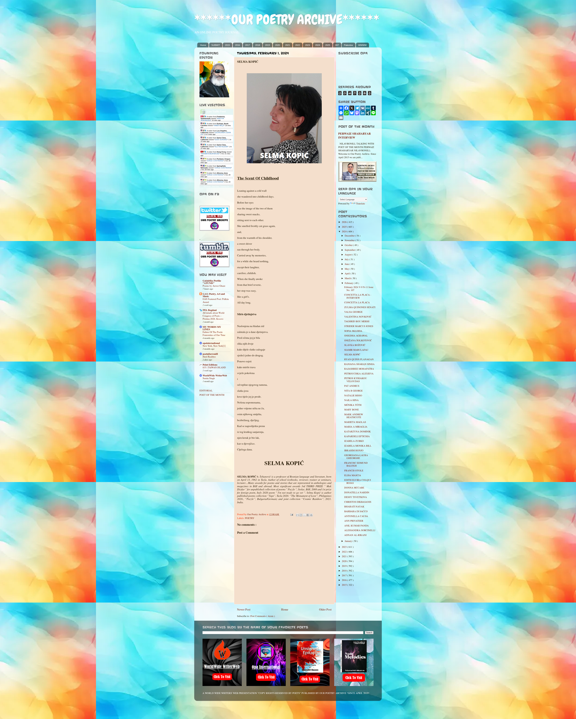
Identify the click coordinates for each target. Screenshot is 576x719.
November (350, 240)
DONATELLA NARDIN (356, 492)
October (349, 245)
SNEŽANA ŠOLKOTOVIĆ (358, 340)
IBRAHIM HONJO (353, 450)
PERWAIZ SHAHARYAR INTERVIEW (354, 135)
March (348, 278)
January (349, 541)
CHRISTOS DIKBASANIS (357, 501)
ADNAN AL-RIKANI (355, 535)
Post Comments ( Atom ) (262, 616)
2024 (317, 45)
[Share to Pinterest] (311, 515)
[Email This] (297, 515)
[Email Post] (291, 514)
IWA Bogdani (210, 310)
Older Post (325, 609)
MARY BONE (351, 409)
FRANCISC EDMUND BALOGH (356, 464)
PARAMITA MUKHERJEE (210, 154)
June (347, 264)
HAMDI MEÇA (219, 125)
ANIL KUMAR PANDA (356, 525)
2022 (297, 45)
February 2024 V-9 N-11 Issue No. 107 (358, 288)
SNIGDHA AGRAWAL (356, 335)
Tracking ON (224, 186)
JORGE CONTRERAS (215, 161)
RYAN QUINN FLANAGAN (359, 359)
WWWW (362, 45)
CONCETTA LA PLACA (357, 302)
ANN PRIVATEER (353, 520)
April (348, 273)
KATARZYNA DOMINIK (357, 431)
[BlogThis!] (300, 515)
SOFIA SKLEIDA (353, 331)
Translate (360, 203)
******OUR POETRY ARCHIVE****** (286, 19)
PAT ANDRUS (351, 385)
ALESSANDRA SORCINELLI (359, 530)
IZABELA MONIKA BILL (357, 445)
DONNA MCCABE (354, 487)
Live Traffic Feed (216, 111)
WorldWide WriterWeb (215, 375)
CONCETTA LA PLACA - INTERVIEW (357, 296)
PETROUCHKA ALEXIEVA (359, 373)
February (349, 283)
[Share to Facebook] (307, 515)
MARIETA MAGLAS (355, 422)
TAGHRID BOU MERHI (356, 321)
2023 (307, 45)
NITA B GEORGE (353, 390)
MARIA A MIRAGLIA (355, 426)
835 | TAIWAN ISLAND (214, 367)
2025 (327, 45)
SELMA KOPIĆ (352, 354)
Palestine (348, 45)
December (350, 235)
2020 (277, 45)
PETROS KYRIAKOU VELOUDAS (355, 380)
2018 (257, 45)
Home (203, 45)
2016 (237, 45)
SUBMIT (215, 45)
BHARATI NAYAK (354, 506)
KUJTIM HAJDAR (221, 147)
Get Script (207, 186)
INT (337, 45)
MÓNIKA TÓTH (353, 405)
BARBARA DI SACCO (356, 511)
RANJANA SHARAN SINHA (359, 364)
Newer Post (243, 609)
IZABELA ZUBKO (354, 441)
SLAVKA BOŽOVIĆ (354, 345)
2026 (344, 222)
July (347, 259)
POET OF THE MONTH (212, 394)
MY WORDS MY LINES (212, 328)
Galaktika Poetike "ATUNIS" (212, 282)
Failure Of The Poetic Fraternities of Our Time (214, 333)
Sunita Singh (209, 378)
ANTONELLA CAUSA (356, 516)
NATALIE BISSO (353, 395)
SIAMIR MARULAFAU (356, 349)
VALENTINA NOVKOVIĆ (358, 316)
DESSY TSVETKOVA (355, 497)
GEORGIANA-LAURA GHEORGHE (356, 457)
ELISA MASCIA (352, 475)
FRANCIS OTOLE (353, 470)
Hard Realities (209, 356)
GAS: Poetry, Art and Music (214, 295)
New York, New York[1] (214, 345)
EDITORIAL (206, 390)
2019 (267, 45)
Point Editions (210, 364)
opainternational (211, 343)
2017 (247, 45)
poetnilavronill (210, 354)
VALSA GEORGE (353, 312)
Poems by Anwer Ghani (214, 285)
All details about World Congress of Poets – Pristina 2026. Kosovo (213, 315)
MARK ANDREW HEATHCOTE (353, 416)
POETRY (249, 518)
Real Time (215, 186)
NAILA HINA (351, 400)
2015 (227, 45)
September (350, 250)
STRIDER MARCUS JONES (358, 326)
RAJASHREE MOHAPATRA (359, 368)
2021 (287, 45)
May (347, 268)
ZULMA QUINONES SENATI (359, 307)
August (348, 254)
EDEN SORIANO (221, 139)
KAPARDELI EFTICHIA (357, 436)
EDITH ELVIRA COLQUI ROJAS (357, 481)
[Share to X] (304, 515)
